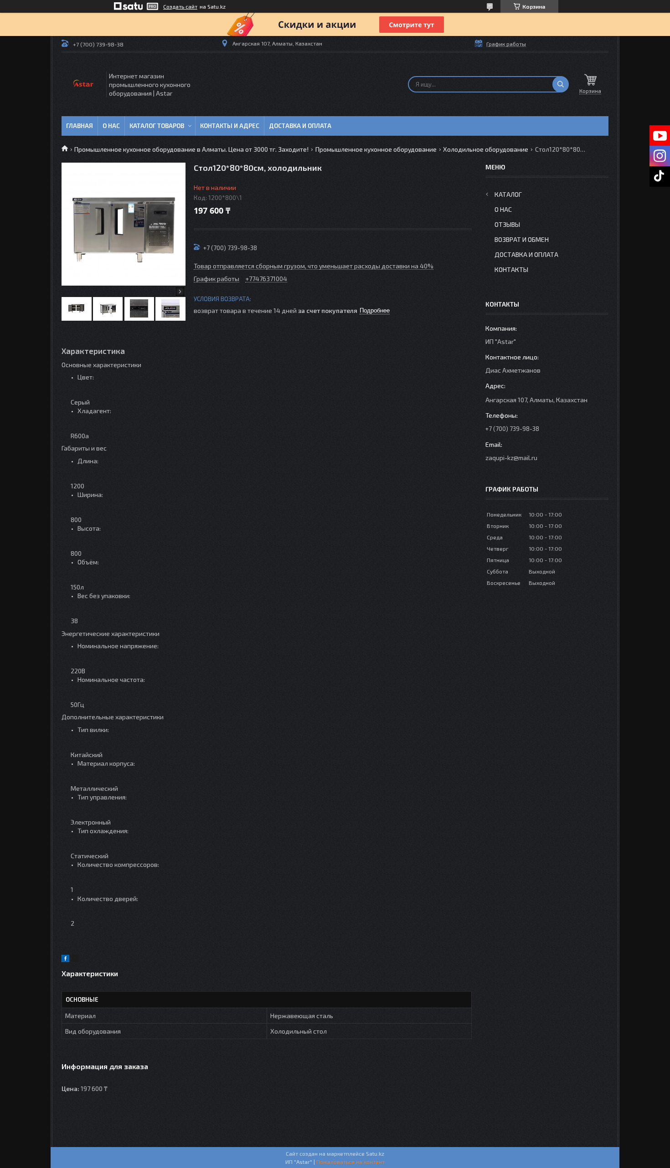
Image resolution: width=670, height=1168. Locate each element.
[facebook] (65, 959)
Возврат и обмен (522, 239)
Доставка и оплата (300, 125)
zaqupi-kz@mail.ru (511, 457)
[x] (75, 959)
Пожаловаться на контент (350, 1161)
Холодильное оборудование (485, 149)
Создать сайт (180, 6)
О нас (111, 125)
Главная (79, 125)
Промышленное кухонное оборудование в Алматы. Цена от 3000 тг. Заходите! (191, 149)
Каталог (508, 194)
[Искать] (560, 84)
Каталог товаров (156, 125)
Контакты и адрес (229, 125)
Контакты (511, 269)
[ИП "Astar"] (83, 84)
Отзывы (507, 224)
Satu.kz (375, 1153)
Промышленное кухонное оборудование (376, 149)
